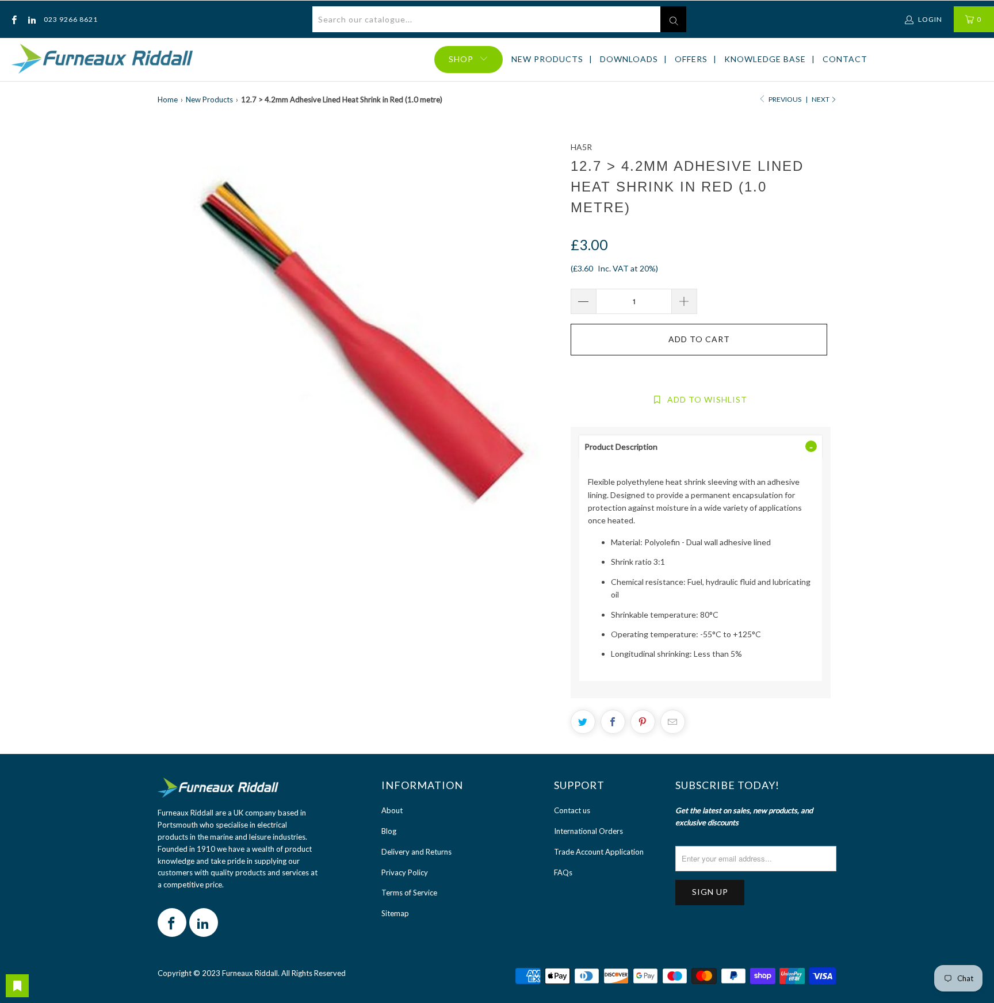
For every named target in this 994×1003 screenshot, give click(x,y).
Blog (388, 831)
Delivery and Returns (416, 851)
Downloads (629, 59)
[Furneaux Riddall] (102, 59)
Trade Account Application (599, 851)
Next (821, 99)
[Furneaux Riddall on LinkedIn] (31, 19)
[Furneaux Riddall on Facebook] (13, 19)
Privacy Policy (404, 872)
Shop (461, 59)
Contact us (572, 810)
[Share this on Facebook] (613, 722)
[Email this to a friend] (672, 722)
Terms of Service (409, 892)
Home (168, 99)
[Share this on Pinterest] (642, 722)
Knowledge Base (765, 59)
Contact (845, 59)
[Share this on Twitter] (583, 722)
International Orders (588, 831)
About (392, 810)
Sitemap (395, 913)
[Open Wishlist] (17, 985)
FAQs (563, 872)
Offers (691, 59)
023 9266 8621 (71, 19)
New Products (547, 59)
